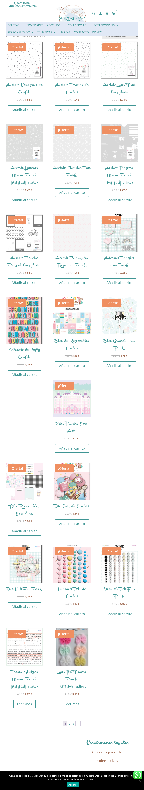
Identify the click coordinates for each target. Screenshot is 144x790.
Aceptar (72, 784)
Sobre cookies (107, 761)
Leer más (24, 704)
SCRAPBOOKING (104, 25)
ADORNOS (53, 25)
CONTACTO (81, 32)
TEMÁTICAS (44, 32)
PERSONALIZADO (19, 32)
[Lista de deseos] (107, 13)
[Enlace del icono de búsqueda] (94, 14)
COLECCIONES (77, 25)
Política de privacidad (107, 752)
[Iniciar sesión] (100, 13)
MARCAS (64, 32)
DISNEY (97, 32)
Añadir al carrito (25, 109)
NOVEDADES (35, 25)
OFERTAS (13, 25)
